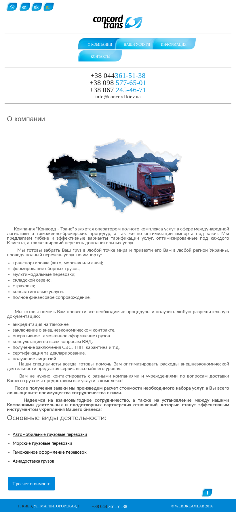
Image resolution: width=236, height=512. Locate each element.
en (24, 7)
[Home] (12, 7)
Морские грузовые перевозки (42, 443)
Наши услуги (137, 45)
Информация (173, 45)
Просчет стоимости (31, 483)
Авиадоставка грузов (33, 461)
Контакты (100, 57)
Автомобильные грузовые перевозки (50, 434)
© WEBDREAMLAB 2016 (192, 506)
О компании (100, 45)
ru (48, 7)
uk (36, 7)
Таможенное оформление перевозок (50, 452)
